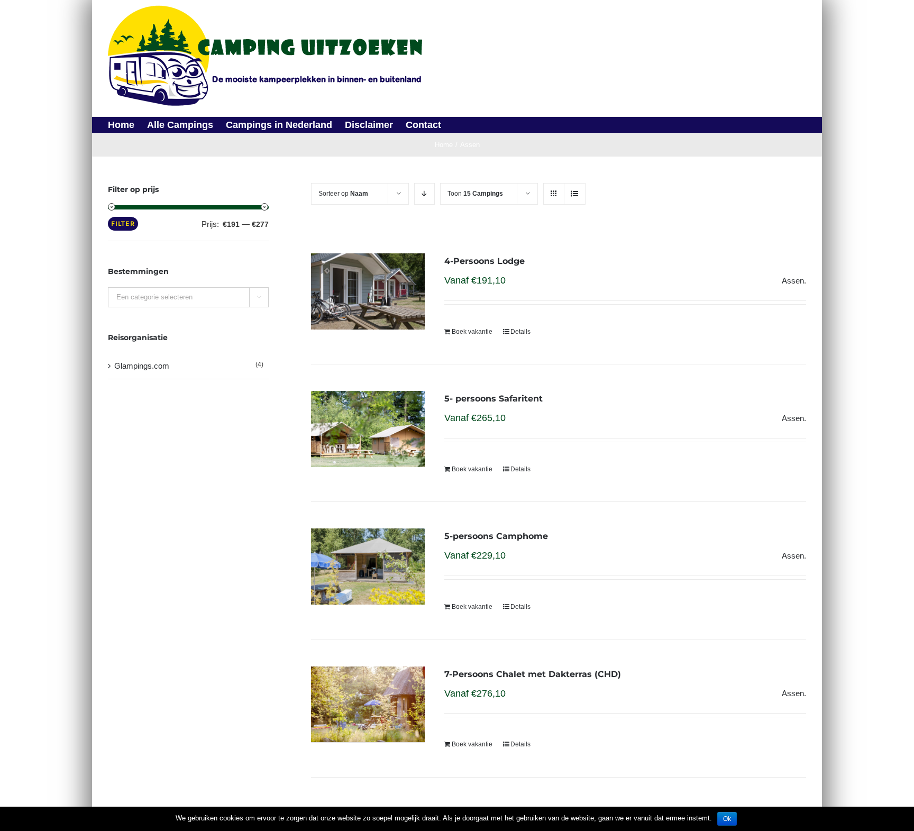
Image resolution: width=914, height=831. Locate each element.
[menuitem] (127, 125)
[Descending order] (424, 194)
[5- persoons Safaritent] (368, 429)
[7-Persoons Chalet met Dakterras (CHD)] (368, 704)
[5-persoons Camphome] (368, 566)
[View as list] (574, 194)
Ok (727, 819)
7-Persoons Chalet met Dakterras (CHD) (532, 674)
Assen (793, 280)
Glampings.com (141, 365)
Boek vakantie (472, 331)
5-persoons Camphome (496, 536)
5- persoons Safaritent (493, 399)
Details (520, 331)
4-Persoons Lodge (484, 261)
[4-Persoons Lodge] (368, 291)
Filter (123, 223)
